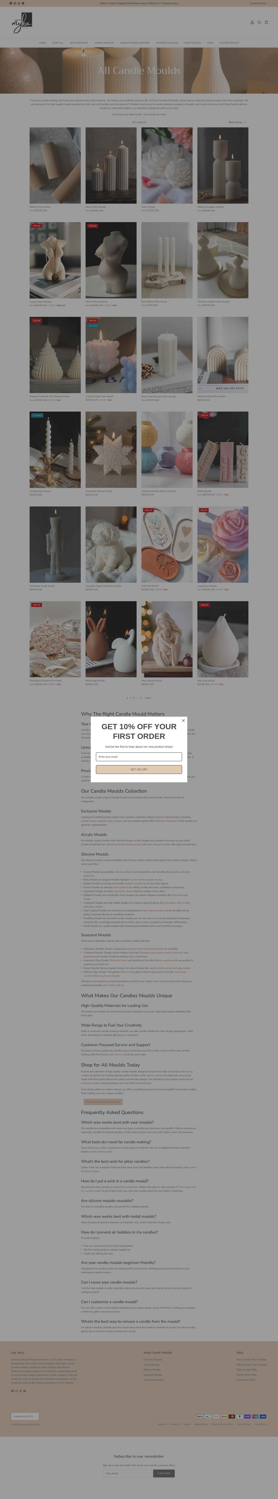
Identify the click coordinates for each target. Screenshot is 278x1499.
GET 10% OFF (139, 769)
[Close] (183, 720)
